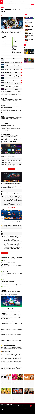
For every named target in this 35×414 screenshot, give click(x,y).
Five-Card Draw (13, 51)
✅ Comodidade (13, 39)
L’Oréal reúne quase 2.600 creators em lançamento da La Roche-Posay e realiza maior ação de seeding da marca (17, 398)
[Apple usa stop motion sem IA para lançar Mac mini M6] (26, 23)
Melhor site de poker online (4, 37)
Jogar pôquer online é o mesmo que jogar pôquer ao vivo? (6, 54)
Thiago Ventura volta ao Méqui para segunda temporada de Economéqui (31, 39)
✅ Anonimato (13, 45)
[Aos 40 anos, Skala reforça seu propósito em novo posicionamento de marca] (6, 391)
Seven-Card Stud (14, 49)
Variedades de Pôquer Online (14, 46)
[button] (34, 4)
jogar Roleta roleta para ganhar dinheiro (16, 93)
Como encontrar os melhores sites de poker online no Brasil (6, 38)
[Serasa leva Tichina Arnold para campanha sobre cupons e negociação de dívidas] (26, 30)
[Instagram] (28, 4)
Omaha (13, 48)
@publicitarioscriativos (29, 47)
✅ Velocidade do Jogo (14, 37)
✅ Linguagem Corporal (14, 40)
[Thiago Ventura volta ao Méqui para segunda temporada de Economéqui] (26, 40)
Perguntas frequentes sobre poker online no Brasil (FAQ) (16, 52)
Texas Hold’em (13, 47)
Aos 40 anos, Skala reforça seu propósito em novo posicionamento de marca (5, 397)
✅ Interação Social (14, 43)
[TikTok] (29, 4)
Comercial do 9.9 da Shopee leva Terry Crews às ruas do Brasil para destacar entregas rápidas (31, 36)
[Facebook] (27, 4)
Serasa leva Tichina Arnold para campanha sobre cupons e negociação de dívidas (31, 29)
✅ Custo (13, 42)
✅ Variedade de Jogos (14, 41)
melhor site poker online (4, 182)
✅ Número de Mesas (14, 38)
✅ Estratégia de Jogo (14, 44)
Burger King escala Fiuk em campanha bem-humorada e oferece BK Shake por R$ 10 (30, 33)
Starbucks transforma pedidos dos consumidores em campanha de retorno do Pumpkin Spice (28, 383)
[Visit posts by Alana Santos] (1, 15)
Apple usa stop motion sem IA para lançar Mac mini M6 (6, 383)
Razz (12, 50)
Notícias (2, 7)
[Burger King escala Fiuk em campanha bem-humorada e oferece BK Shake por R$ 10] (26, 33)
